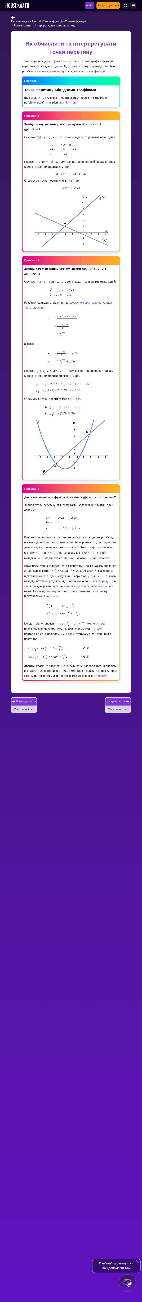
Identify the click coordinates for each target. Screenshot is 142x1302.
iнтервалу (100, 675)
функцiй (99, 71)
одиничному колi (75, 586)
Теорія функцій (53, 21)
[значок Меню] (133, 5)
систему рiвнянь (48, 71)
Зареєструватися (108, 5)
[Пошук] (126, 5)
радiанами (97, 586)
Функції (36, 21)
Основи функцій (75, 21)
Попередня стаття (26, 701)
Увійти (90, 5)
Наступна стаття (116, 701)
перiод (103, 581)
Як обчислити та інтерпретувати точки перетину (44, 25)
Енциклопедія (20, 21)
